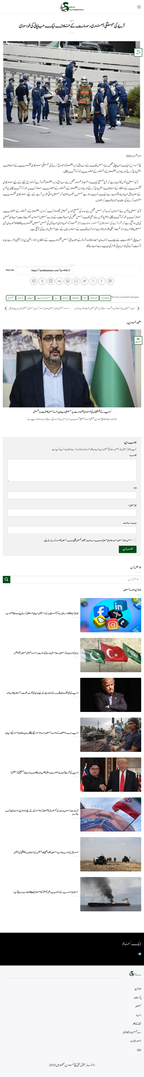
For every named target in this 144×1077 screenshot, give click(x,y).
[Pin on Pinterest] (68, 281)
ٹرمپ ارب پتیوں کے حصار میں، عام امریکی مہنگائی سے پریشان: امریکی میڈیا (42, 733)
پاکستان (137, 998)
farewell (93, 298)
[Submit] (6, 579)
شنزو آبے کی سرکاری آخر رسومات (101, 223)
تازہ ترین (138, 989)
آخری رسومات (44, 298)
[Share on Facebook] (101, 281)
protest (65, 298)
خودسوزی (20, 298)
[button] (139, 6)
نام (135, 488)
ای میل (132, 505)
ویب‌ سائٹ (129, 523)
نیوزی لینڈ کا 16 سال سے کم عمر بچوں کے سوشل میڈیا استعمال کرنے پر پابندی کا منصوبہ (41, 613)
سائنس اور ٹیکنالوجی (132, 1032)
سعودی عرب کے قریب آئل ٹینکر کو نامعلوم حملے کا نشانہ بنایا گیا (46, 892)
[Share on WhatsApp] (110, 281)
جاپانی (120, 246)
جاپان (30, 298)
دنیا (72, 20)
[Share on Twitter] (84, 281)
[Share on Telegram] (34, 281)
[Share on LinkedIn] (51, 281)
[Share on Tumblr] (42, 281)
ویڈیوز (139, 1050)
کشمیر (138, 1006)
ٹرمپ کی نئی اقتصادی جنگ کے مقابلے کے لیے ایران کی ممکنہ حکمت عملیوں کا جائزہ (42, 693)
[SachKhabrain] (72, 7)
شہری (11, 298)
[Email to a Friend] (76, 281)
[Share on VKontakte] (59, 281)
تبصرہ (132, 455)
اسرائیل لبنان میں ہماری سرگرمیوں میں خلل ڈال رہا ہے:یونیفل (39, 308)
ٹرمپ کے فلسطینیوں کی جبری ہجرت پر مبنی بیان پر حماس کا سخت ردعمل (72, 412)
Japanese (75, 298)
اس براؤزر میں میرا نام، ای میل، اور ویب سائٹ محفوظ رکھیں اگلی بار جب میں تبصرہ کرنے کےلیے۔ (88, 540)
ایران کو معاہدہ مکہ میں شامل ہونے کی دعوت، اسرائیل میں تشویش (46, 653)
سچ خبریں (135, 165)
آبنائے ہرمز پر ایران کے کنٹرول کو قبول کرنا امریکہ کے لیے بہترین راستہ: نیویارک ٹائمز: (41, 812)
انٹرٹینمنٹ (135, 1041)
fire (84, 298)
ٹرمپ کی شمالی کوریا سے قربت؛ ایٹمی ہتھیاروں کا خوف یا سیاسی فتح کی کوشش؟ (44, 773)
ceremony (105, 298)
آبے (56, 298)
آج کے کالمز (137, 1024)
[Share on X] (93, 281)
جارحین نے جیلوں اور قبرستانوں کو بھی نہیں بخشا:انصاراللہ (104, 308)
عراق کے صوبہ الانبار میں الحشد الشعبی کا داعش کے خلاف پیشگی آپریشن (46, 852)
